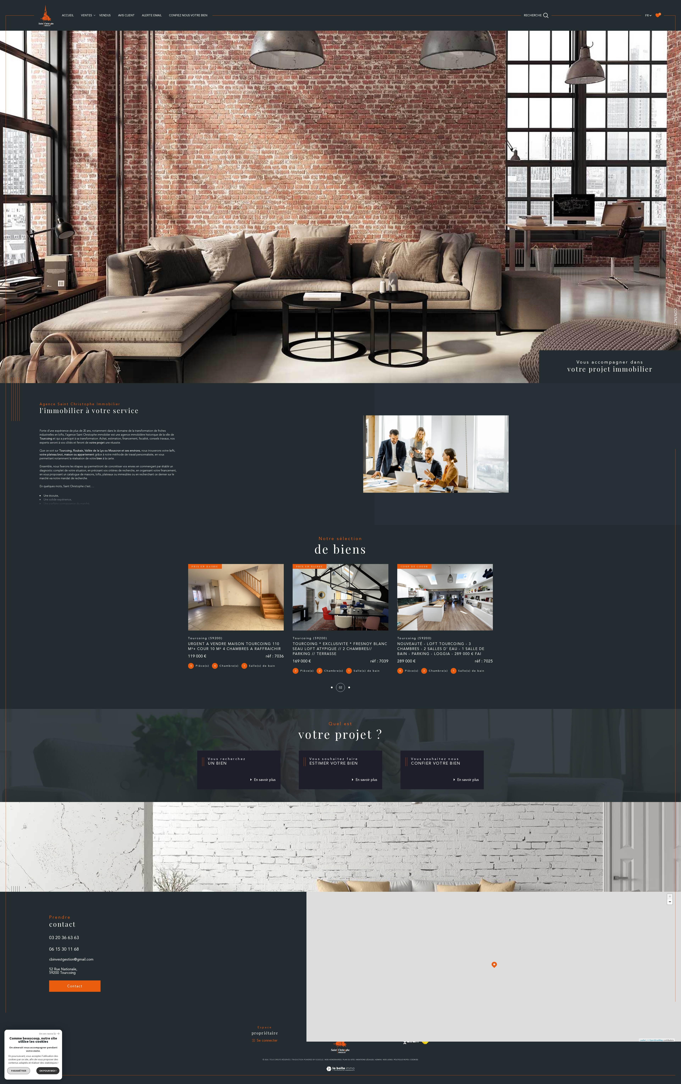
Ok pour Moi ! (47, 1070)
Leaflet (643, 1040)
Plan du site (348, 1060)
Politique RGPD (401, 1060)
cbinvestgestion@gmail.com (71, 959)
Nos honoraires (333, 1060)
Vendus (105, 15)
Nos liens (387, 1060)
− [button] (670, 902)
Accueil (68, 15)
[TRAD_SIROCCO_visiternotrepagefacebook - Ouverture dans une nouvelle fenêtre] (53, 1001)
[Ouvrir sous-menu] (94, 15)
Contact (675, 317)
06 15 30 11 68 (64, 949)
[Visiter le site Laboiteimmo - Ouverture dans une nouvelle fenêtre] (340, 1073)
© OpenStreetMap (655, 1040)
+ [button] (670, 896)
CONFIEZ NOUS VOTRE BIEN (188, 15)
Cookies (414, 1060)
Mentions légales (364, 1060)
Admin (378, 1060)
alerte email (152, 15)
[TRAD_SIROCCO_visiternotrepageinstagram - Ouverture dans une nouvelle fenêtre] (65, 1001)
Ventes (86, 15)
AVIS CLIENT (126, 15)
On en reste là (47, 1033)
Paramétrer (18, 1070)
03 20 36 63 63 (64, 937)
